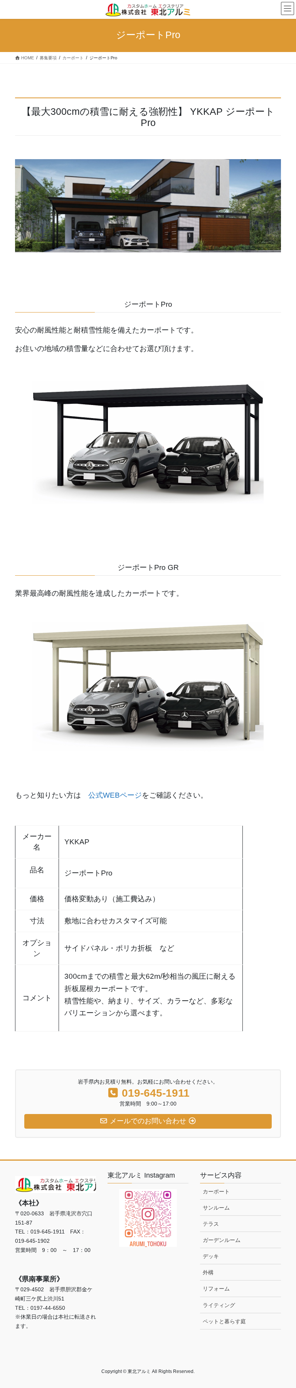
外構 (208, 1272)
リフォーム (216, 1288)
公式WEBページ (115, 795)
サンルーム (216, 1208)
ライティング (219, 1305)
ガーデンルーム (221, 1240)
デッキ (211, 1256)
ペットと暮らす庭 (224, 1321)
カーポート (216, 1191)
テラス (211, 1224)
